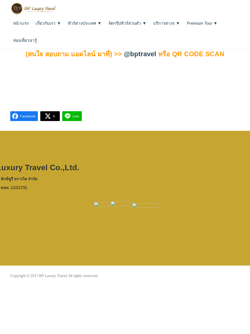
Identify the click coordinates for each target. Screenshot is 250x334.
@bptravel (140, 54)
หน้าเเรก (21, 23)
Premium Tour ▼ (202, 23)
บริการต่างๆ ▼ (166, 23)
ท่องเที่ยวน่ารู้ (25, 40)
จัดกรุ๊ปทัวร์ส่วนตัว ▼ (127, 23)
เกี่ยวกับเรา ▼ (48, 23)
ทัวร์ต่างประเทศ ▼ (85, 23)
